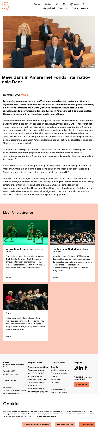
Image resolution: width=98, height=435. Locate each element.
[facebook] (86, 368)
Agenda (37, 4)
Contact (48, 4)
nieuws (24, 95)
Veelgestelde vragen (60, 370)
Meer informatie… (49, 416)
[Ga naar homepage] (4, 5)
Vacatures (55, 380)
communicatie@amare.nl (14, 391)
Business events (58, 389)
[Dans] (25, 297)
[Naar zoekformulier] (84, 4)
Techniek (55, 383)
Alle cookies (87, 425)
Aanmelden (81, 385)
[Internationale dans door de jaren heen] (25, 232)
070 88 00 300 (10, 381)
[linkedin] (81, 368)
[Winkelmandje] (64, 4)
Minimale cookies (65, 425)
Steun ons (55, 393)
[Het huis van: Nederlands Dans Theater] (72, 232)
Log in (76, 4)
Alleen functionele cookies (36, 425)
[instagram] (76, 368)
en (57, 4)
